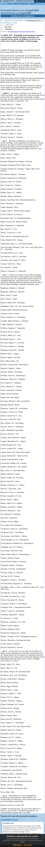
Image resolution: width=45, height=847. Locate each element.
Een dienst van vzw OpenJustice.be (22, 16)
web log (24, 4)
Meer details (28, 845)
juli (23, 13)
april (30, 10)
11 (20, 13)
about (16, 4)
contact (32, 4)
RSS (10, 4)
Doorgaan (17, 845)
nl (37, 1)
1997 (36, 10)
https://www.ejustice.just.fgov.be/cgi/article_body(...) (21, 31)
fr (42, 1)
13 (26, 10)
